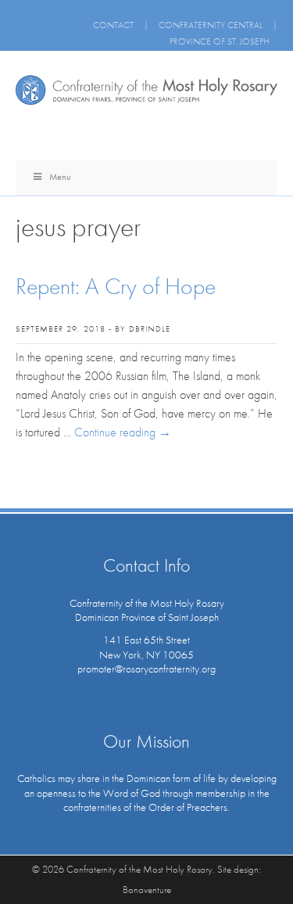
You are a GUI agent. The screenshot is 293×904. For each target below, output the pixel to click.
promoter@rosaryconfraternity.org (146, 669)
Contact (113, 25)
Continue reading (122, 432)
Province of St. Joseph (220, 41)
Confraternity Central (211, 25)
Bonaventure (147, 889)
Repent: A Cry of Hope (116, 286)
